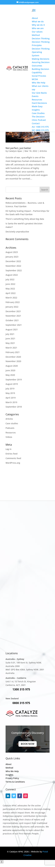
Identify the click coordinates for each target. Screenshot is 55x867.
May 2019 (10, 393)
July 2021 (10, 334)
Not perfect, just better (18, 148)
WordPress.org (13, 462)
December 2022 (13, 261)
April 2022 (11, 293)
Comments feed (13, 458)
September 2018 (14, 406)
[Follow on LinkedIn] (8, 795)
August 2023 (12, 252)
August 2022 (12, 274)
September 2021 (14, 325)
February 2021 (13, 352)
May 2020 (10, 375)
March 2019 (11, 402)
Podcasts (10, 428)
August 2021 (12, 329)
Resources (11, 432)
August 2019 (12, 384)
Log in (8, 449)
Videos (9, 437)
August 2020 (12, 365)
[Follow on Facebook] (19, 795)
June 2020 (10, 370)
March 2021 (11, 347)
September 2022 (14, 270)
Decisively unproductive (17, 231)
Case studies (12, 423)
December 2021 (13, 311)
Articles (43, 151)
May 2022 (10, 288)
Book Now (27, 743)
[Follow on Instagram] (25, 795)
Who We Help (12, 771)
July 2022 (10, 279)
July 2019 (10, 388)
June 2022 (10, 284)
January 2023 (12, 256)
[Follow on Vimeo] (13, 795)
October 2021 (12, 320)
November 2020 (13, 361)
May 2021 (10, 343)
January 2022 (12, 306)
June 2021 (10, 338)
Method (9, 767)
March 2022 (11, 297)
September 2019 (14, 379)
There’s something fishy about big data (25, 218)
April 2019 (11, 397)
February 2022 (13, 302)
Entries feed (11, 453)
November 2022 (13, 265)
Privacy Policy (12, 778)
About (8, 764)
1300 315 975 (21, 689)
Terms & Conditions (15, 781)
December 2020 (13, 356)
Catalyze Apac (15, 151)
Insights (9, 774)
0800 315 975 (21, 703)
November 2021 (13, 315)
